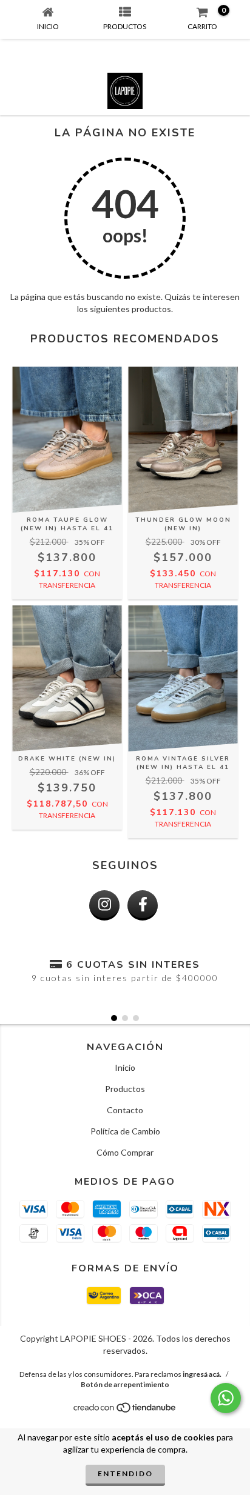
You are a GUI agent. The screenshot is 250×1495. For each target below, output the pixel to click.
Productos (125, 1089)
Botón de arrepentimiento (125, 1384)
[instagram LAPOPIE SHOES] (104, 905)
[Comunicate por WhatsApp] (226, 1398)
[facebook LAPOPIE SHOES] (142, 905)
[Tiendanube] (125, 1410)
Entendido (125, 1473)
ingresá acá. (202, 1374)
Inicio (125, 1067)
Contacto (125, 1110)
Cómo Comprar (125, 1152)
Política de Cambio (125, 1131)
